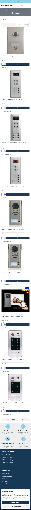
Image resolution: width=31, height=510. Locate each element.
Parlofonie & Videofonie (14, 11)
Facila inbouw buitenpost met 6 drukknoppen (14, 143)
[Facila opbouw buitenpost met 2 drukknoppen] (15, 257)
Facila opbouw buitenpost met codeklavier (13, 359)
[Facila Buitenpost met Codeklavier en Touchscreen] (15, 387)
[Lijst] (6, 24)
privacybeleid (25, 498)
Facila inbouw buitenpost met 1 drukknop (13, 56)
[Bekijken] (29, 5)
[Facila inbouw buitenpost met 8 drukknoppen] (15, 171)
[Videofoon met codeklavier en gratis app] (15, 301)
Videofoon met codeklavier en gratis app (12, 316)
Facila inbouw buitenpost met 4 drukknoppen (14, 99)
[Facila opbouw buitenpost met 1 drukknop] (15, 214)
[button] (17, 324)
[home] (6, 10)
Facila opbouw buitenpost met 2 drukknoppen (14, 273)
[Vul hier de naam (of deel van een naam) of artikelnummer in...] (25, 5)
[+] (5, 63)
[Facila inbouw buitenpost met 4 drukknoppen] (15, 84)
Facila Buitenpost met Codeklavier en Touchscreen (15, 403)
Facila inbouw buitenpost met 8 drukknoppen (14, 186)
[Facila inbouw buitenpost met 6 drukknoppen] (15, 127)
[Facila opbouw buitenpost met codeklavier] (15, 344)
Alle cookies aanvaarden (15, 502)
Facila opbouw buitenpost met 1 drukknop (13, 229)
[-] (5, 64)
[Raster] (3, 24)
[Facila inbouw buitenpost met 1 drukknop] (15, 41)
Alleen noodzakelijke (15, 506)
